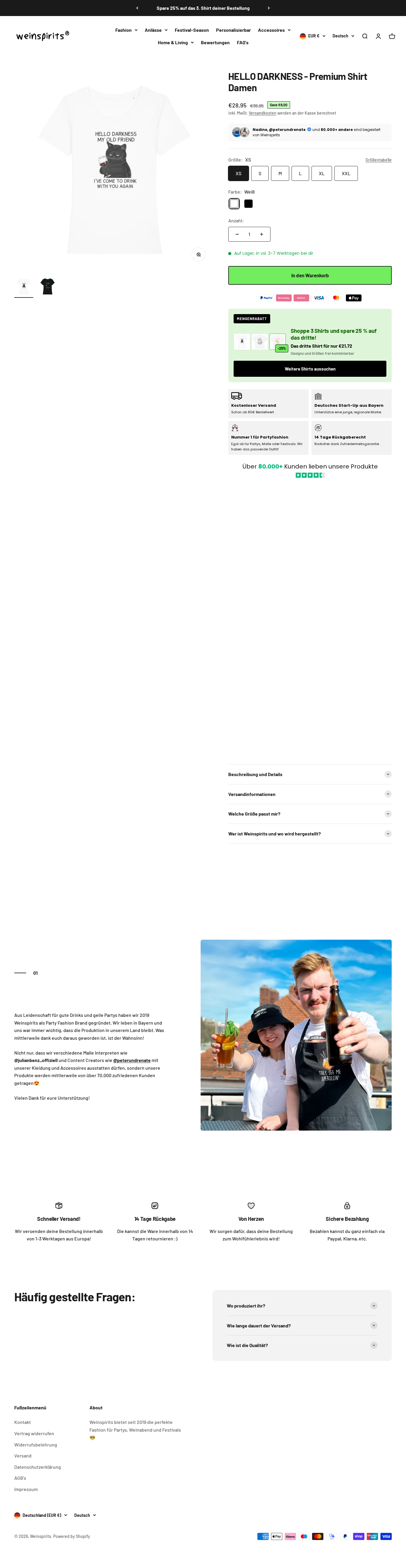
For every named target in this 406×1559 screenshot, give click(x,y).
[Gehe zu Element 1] (23, 287)
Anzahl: (236, 220)
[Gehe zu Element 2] (47, 287)
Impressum (26, 1489)
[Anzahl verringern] (237, 234)
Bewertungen (215, 42)
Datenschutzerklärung (37, 1467)
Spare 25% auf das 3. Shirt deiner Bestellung (203, 8)
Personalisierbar (233, 30)
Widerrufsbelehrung (35, 1444)
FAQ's (242, 42)
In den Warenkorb (310, 275)
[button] (310, 618)
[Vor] (269, 8)
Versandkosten (262, 112)
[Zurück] (137, 8)
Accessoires (271, 30)
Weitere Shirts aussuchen (310, 368)
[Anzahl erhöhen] (261, 234)
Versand (23, 1455)
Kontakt (22, 1422)
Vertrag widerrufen (34, 1433)
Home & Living (173, 42)
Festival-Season (192, 30)
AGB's (20, 1478)
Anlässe (153, 30)
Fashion (123, 30)
